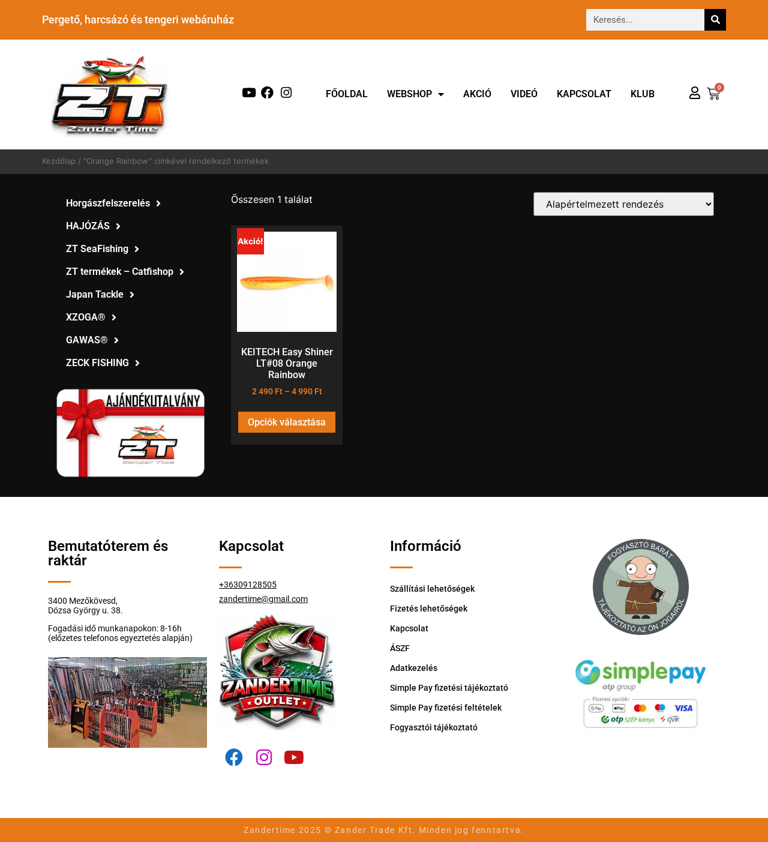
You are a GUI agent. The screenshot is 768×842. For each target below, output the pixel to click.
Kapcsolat (584, 94)
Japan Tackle (95, 294)
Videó (524, 94)
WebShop (409, 94)
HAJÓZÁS (88, 226)
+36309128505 (248, 584)
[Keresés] (715, 20)
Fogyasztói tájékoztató (434, 727)
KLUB (643, 94)
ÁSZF (400, 648)
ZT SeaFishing (97, 248)
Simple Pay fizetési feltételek (446, 707)
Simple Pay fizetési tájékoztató (449, 688)
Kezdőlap (59, 161)
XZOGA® (86, 317)
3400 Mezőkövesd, (83, 601)
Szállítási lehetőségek (432, 589)
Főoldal (347, 94)
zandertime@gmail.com (263, 599)
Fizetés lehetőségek (428, 608)
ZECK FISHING (97, 362)
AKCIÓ (477, 94)
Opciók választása (287, 422)
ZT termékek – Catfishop (119, 271)
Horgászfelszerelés (108, 203)
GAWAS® (87, 340)
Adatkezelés (413, 668)
